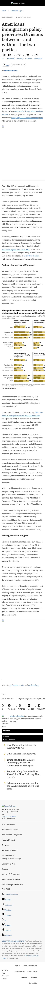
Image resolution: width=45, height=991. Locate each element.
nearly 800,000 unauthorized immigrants (27, 117)
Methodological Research (12, 884)
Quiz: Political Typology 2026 (21, 753)
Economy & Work (9, 864)
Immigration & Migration (12, 834)
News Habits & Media (11, 879)
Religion (5, 845)
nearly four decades (31, 255)
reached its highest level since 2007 (15, 249)
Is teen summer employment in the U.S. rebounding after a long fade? (23, 786)
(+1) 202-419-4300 (9, 817)
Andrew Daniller (11, 71)
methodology (33, 685)
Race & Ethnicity (9, 840)
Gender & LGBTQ (9, 855)
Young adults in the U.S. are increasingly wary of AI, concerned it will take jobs (21, 762)
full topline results (17, 685)
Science (5, 869)
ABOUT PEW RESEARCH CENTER (13, 941)
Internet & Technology (11, 874)
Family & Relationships (11, 858)
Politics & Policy (8, 824)
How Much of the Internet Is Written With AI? (21, 746)
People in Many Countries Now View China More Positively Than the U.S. (23, 774)
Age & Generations (9, 850)
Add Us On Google (18, 64)
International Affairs (10, 829)
